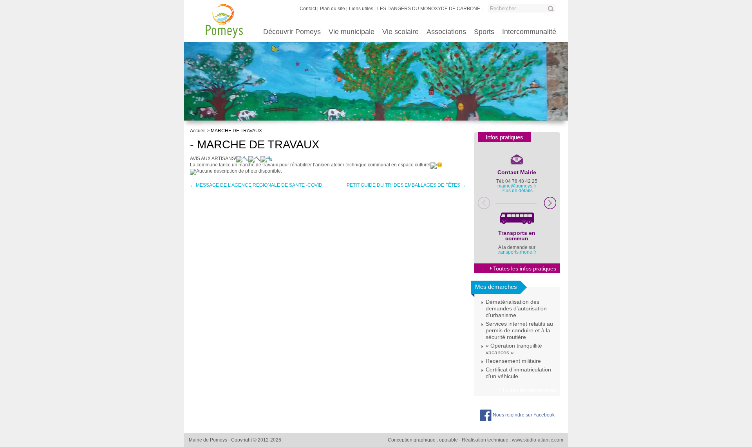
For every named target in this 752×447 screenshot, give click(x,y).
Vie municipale (351, 32)
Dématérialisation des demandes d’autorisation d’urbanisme (516, 308)
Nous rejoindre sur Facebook (523, 415)
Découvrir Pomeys (292, 32)
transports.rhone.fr (516, 252)
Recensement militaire (513, 361)
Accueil (198, 130)
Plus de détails (517, 190)
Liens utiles (361, 8)
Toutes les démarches (529, 390)
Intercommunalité (529, 32)
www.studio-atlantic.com (537, 440)
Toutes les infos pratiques (524, 268)
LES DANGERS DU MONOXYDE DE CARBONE (428, 8)
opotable (448, 440)
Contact (308, 8)
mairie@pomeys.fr (516, 186)
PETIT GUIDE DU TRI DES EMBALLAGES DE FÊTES (406, 185)
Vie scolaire (400, 32)
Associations (446, 32)
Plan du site (332, 8)
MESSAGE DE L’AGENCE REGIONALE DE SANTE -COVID (256, 185)
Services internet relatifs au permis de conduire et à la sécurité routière (519, 330)
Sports (484, 32)
